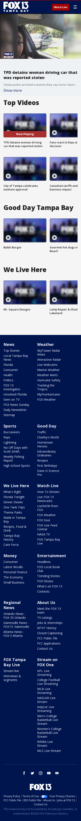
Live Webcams (47, 365)
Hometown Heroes (45, 444)
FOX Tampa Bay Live (48, 541)
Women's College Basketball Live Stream (49, 733)
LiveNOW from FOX (47, 508)
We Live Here (16, 485)
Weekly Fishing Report (13, 458)
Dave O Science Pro (48, 473)
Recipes (42, 460)
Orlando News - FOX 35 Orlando (14, 616)
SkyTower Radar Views (48, 352)
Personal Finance (15, 572)
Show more (12, 90)
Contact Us (45, 648)
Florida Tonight (14, 497)
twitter (32, 773)
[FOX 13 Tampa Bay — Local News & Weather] (16, 7)
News (8, 344)
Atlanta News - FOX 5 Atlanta (13, 634)
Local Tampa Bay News (15, 358)
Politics (8, 380)
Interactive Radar (49, 359)
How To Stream (48, 492)
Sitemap (9, 415)
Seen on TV (11, 399)
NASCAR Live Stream (46, 700)
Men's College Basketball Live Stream (47, 720)
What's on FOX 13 (49, 586)
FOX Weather (46, 399)
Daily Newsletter (15, 410)
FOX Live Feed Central (47, 527)
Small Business (13, 582)
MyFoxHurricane (48, 394)
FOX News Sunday (16, 405)
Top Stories (11, 350)
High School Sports (16, 466)
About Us (46, 602)
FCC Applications (48, 643)
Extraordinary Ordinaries (46, 453)
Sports (9, 426)
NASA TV (43, 534)
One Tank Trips (14, 507)
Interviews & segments (12, 678)
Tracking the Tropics (45, 387)
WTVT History (46, 628)
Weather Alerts (47, 375)
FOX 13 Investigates (11, 387)
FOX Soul (43, 520)
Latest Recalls (13, 567)
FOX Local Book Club (48, 569)
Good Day (46, 426)
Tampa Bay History (11, 537)
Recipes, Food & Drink (15, 528)
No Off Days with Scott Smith (15, 449)
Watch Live (60, 7)
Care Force (11, 545)
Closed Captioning (49, 633)
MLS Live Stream (49, 751)
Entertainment (51, 555)
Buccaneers (11, 432)
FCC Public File (47, 638)
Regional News (12, 605)
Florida (8, 365)
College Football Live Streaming (48, 682)
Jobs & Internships (50, 623)
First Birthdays (47, 466)
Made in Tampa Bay (14, 519)
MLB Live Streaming (44, 691)
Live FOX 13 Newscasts (45, 499)
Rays (6, 437)
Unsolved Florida (15, 394)
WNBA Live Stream (45, 744)
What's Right (12, 492)
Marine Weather (48, 370)
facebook (24, 773)
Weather (45, 344)
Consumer (10, 370)
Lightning (9, 442)
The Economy (13, 577)
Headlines (44, 562)
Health (8, 375)
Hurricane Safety (48, 380)
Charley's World (48, 437)
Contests (43, 591)
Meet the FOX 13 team (49, 610)
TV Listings (44, 618)
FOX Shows (45, 581)
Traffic (41, 432)
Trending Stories (48, 576)
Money (10, 555)
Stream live (11, 671)
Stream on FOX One (47, 662)
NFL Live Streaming (44, 673)
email (57, 773)
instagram (40, 773)
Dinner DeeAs (13, 502)
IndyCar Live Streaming (45, 709)
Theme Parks (12, 512)
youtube (48, 773)
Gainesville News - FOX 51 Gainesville (16, 625)
